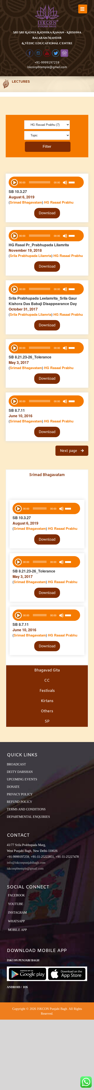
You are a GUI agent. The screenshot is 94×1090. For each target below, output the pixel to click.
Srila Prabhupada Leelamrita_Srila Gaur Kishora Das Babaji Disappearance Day (43, 301)
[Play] (14, 182)
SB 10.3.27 (18, 191)
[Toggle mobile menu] (82, 9)
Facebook (16, 895)
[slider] (75, 183)
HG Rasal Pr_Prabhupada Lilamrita (39, 244)
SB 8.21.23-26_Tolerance (30, 357)
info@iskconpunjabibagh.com (26, 862)
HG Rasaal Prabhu (58, 202)
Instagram (17, 912)
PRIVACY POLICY (20, 794)
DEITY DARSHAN (20, 772)
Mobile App (17, 930)
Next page (69, 450)
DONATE (13, 787)
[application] (46, 182)
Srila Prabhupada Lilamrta (30, 255)
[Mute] (65, 182)
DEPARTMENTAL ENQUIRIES (28, 817)
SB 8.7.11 (17, 410)
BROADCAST (16, 764)
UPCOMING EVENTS (22, 779)
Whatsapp (16, 921)
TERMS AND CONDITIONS (26, 809)
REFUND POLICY (19, 802)
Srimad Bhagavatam (26, 202)
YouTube (15, 904)
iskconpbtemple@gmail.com (47, 67)
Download (47, 212)
